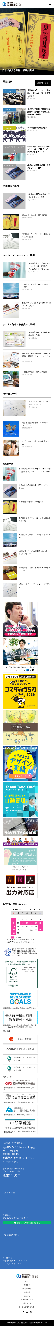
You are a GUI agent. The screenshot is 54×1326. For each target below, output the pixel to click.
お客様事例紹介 (27, 1289)
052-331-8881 (18, 1147)
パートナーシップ (27, 1299)
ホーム (27, 1281)
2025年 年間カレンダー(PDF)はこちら (20, 939)
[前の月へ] (31, 909)
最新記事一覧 (41, 83)
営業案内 (27, 1285)
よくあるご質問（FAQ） (27, 1307)
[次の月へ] (40, 909)
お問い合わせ (27, 1303)
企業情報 (27, 1292)
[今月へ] (36, 909)
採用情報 (27, 1296)
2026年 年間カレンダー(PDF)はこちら (20, 942)
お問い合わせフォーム (18, 1158)
